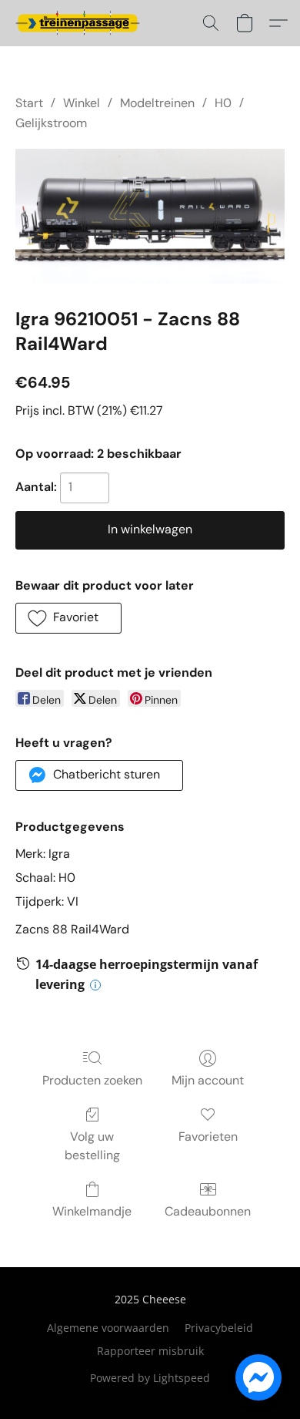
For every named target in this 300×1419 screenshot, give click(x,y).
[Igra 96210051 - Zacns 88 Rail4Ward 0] (150, 216)
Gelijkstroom (51, 123)
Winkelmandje (92, 1211)
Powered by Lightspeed (150, 1377)
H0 (223, 103)
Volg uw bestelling (92, 1145)
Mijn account (208, 1080)
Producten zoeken (92, 1080)
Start (29, 103)
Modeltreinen (157, 103)
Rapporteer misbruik (150, 1350)
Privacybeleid (219, 1327)
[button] (80, 23)
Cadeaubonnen (208, 1211)
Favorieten (208, 1136)
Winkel (81, 103)
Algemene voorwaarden (108, 1327)
